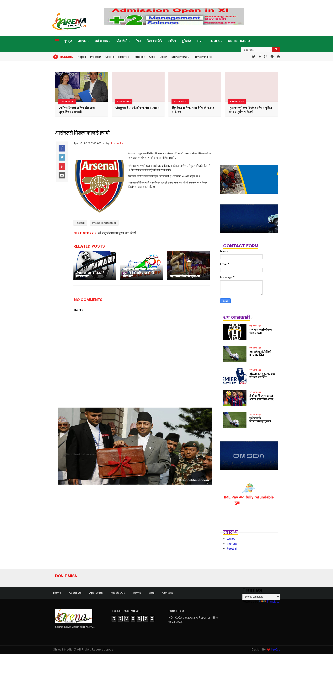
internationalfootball (104, 222)
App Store (96, 592)
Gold (152, 57)
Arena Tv (117, 143)
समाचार (82, 41)
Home (57, 592)
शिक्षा (138, 41)
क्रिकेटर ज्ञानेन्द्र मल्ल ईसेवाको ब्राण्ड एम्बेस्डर (193, 110)
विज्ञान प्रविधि (154, 41)
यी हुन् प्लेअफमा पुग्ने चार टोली (117, 233)
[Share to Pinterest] (62, 166)
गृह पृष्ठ (68, 41)
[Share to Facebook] (62, 148)
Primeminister (203, 57)
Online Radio (239, 41)
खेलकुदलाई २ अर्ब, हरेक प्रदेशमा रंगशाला (137, 108)
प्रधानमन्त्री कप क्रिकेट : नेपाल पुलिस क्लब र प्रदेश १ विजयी (250, 110)
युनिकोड (186, 41)
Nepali (82, 57)
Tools (214, 41)
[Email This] (62, 175)
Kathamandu (180, 57)
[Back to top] (323, 664)
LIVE (200, 41)
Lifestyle (123, 57)
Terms (136, 592)
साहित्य (172, 41)
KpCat (275, 649)
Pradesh (95, 57)
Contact (167, 592)
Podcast (139, 57)
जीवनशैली (121, 41)
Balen (163, 57)
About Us (75, 592)
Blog (152, 592)
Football (80, 222)
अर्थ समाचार (101, 41)
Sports (109, 57)
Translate (273, 601)
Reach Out (117, 592)
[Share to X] (62, 157)
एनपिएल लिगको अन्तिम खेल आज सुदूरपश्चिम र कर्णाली (77, 110)
